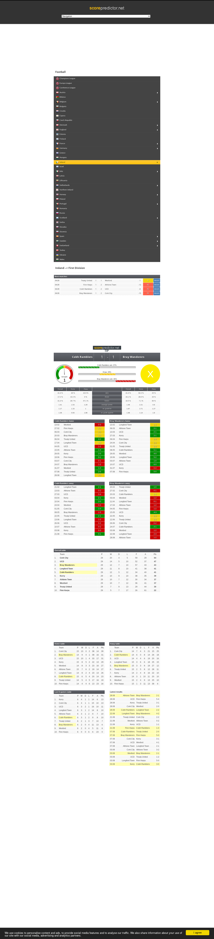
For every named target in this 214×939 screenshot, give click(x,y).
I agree (197, 932)
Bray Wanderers (133, 357)
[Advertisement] (127, 46)
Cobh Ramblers (82, 357)
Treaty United (66, 587)
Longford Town (66, 569)
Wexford (63, 583)
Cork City (64, 558)
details (156, 280)
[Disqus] (107, 811)
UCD (62, 561)
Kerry (62, 576)
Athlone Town (66, 579)
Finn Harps (65, 590)
